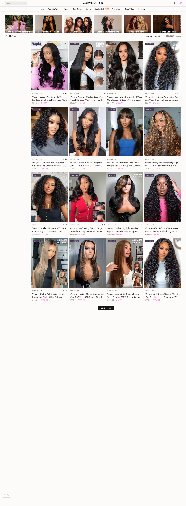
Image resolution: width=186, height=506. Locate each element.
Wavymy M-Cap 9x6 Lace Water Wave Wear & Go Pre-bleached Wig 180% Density (161, 230)
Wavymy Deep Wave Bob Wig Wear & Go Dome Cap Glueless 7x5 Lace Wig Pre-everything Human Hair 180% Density (49, 164)
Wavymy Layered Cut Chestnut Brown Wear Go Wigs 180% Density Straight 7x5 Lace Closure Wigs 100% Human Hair (123, 295)
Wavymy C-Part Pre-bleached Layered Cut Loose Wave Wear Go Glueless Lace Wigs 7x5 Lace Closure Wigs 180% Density (86, 164)
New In (88, 9)
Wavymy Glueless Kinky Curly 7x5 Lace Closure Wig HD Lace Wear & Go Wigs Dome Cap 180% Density (49, 230)
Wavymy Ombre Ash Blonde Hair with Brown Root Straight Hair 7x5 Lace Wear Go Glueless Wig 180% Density (49, 295)
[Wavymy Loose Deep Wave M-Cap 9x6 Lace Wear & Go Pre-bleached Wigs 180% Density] (162, 65)
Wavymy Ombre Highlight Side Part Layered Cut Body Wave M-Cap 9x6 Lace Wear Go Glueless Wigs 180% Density (123, 230)
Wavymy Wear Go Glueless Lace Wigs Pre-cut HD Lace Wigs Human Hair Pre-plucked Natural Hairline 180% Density (87, 98)
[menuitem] (43, 9)
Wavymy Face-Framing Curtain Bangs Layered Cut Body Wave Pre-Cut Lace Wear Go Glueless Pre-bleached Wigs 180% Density (86, 230)
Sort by (149, 36)
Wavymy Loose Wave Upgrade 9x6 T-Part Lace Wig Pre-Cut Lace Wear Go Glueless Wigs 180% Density (48, 98)
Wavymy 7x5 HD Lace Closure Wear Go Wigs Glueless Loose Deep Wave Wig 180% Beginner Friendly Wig (162, 295)
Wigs (66, 9)
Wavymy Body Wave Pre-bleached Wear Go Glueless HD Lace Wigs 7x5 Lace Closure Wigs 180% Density (124, 98)
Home (42, 9)
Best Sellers (77, 9)
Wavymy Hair (37, 93)
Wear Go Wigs (53, 9)
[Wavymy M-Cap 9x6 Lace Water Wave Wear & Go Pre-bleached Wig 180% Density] (162, 197)
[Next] (66, 65)
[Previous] (32, 65)
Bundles (141, 9)
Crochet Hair (99, 9)
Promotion (116, 9)
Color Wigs (129, 9)
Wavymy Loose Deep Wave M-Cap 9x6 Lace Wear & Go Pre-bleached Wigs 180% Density (161, 98)
